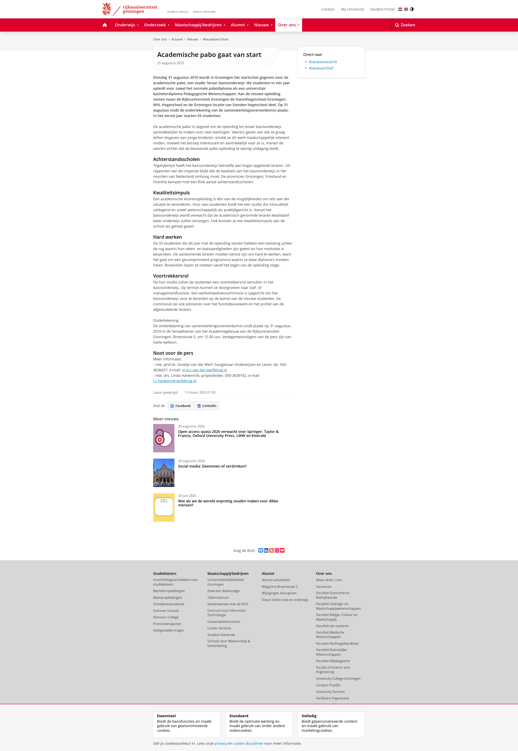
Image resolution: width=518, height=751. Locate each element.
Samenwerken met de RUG (227, 604)
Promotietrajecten (167, 624)
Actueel (177, 39)
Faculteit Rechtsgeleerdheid (337, 643)
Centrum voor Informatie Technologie (226, 612)
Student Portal (382, 9)
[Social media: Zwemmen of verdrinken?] (163, 473)
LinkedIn (209, 406)
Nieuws (192, 39)
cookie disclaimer (248, 743)
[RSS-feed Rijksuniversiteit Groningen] (271, 550)
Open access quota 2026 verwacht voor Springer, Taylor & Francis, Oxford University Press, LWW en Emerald (228, 433)
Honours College (166, 617)
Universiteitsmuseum (223, 621)
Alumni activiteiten (276, 580)
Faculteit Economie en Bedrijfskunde (333, 595)
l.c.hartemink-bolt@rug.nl (174, 380)
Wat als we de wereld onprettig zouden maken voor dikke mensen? (228, 503)
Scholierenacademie (168, 604)
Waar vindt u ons (329, 580)
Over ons (160, 39)
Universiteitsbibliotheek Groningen (225, 582)
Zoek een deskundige (223, 591)
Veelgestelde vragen (168, 630)
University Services (330, 691)
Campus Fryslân (328, 685)
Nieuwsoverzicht (323, 62)
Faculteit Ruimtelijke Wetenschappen (331, 652)
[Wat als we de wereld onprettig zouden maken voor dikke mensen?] (163, 507)
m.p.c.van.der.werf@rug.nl (204, 370)
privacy (221, 743)
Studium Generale (221, 635)
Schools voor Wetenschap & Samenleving (228, 643)
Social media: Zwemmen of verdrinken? (212, 466)
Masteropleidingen (167, 597)
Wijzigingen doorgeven (279, 593)
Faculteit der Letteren (332, 626)
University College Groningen (338, 678)
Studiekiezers (164, 573)
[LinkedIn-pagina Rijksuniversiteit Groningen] (266, 550)
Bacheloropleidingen (169, 591)
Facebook (183, 406)
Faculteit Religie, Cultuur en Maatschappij (337, 617)
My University (352, 9)
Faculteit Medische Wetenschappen (330, 634)
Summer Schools (166, 610)
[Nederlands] (400, 9)
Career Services (219, 628)
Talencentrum (218, 597)
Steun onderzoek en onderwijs (285, 600)
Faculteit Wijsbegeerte (333, 661)
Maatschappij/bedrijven (227, 573)
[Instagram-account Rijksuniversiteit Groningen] (277, 550)
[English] (406, 9)
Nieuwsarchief (321, 68)
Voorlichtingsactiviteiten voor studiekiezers (175, 582)
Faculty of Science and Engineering (333, 669)
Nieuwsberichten (216, 39)
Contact (328, 9)
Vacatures (323, 586)
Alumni (268, 573)
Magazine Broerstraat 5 (280, 586)
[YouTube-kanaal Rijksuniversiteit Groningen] (282, 550)
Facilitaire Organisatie (332, 698)
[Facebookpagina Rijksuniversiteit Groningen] (260, 550)
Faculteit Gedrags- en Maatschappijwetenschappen (338, 606)
